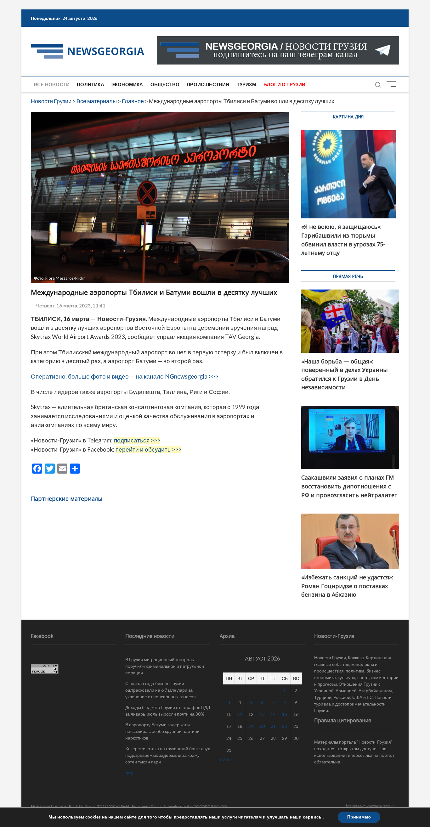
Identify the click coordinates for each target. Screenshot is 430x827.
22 (284, 726)
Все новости (52, 84)
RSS (129, 773)
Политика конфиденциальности (369, 805)
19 (250, 726)
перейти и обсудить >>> (148, 449)
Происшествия (208, 84)
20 (262, 726)
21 (273, 726)
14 (273, 714)
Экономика (127, 84)
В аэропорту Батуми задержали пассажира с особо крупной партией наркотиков (162, 731)
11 (239, 714)
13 (262, 714)
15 (284, 714)
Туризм (246, 84)
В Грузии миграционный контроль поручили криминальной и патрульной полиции (164, 666)
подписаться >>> (137, 440)
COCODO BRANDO (210, 806)
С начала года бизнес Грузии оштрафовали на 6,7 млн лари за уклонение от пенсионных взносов (160, 690)
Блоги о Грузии (284, 84)
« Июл (226, 759)
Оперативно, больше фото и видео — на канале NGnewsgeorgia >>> (125, 376)
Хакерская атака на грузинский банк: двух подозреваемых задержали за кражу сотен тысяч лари (167, 755)
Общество (165, 84)
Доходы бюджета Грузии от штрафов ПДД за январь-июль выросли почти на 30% (167, 711)
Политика (90, 84)
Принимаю (359, 817)
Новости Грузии (48, 806)
